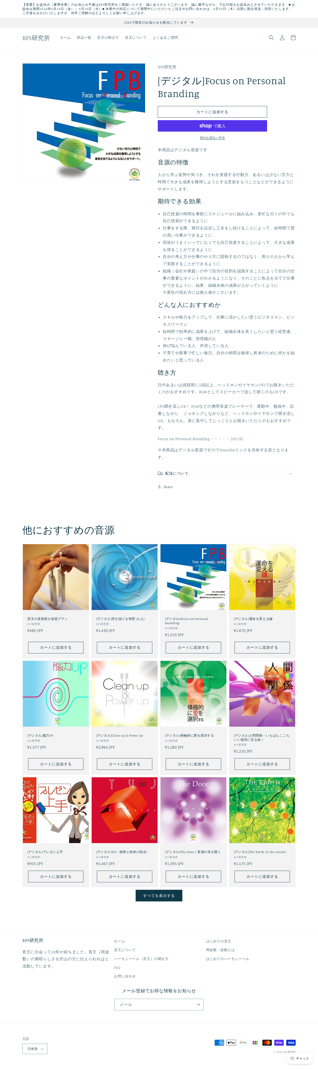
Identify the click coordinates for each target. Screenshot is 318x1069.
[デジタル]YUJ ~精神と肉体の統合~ (122, 852)
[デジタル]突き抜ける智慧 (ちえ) (120, 619)
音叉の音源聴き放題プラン (47, 619)
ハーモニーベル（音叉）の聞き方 (141, 959)
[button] (271, 37)
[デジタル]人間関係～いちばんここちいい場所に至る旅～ (262, 737)
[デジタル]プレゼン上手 (45, 852)
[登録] (198, 1004)
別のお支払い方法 (212, 138)
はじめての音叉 (218, 941)
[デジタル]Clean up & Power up (119, 735)
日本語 (33, 1049)
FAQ (117, 967)
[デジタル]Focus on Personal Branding (186, 621)
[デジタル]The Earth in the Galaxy (260, 852)
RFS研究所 (289, 1051)
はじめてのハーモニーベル (227, 959)
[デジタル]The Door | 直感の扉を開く (193, 852)
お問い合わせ (125, 976)
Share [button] (168, 487)
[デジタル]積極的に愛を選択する (189, 735)
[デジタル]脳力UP (40, 735)
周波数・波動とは (220, 950)
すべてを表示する (159, 895)
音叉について (125, 950)
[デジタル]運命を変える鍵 (253, 619)
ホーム (119, 941)
